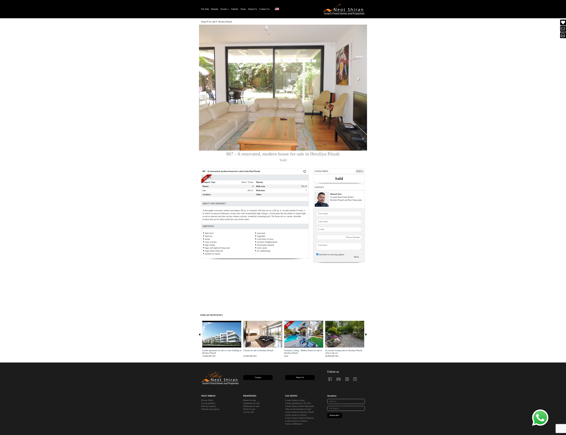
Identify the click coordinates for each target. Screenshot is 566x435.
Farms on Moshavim (293, 424)
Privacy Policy (207, 400)
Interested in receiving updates (331, 254)
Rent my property (208, 406)
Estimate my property (210, 409)
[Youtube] (339, 379)
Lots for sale (248, 412)
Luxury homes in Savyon (295, 415)
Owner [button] (223, 9)
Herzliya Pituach (225, 22)
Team (243, 9)
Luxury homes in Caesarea (296, 421)
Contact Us (264, 9)
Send (356, 257)
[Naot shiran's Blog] (220, 377)
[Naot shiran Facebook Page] (331, 379)
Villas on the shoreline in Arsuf (298, 409)
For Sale (205, 9)
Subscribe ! (334, 415)
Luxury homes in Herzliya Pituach (299, 412)
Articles (234, 9)
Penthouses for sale (251, 406)
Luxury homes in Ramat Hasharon (299, 418)
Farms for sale (249, 409)
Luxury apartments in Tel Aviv (298, 403)
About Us (252, 9)
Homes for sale (249, 400)
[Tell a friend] (563, 29)
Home (203, 22)
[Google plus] (348, 379)
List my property (208, 403)
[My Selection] (563, 22)
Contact (258, 377)
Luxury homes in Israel (295, 400)
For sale (212, 22)
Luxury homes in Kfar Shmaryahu (299, 406)
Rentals (214, 9)
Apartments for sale (251, 403)
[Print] (563, 35)
